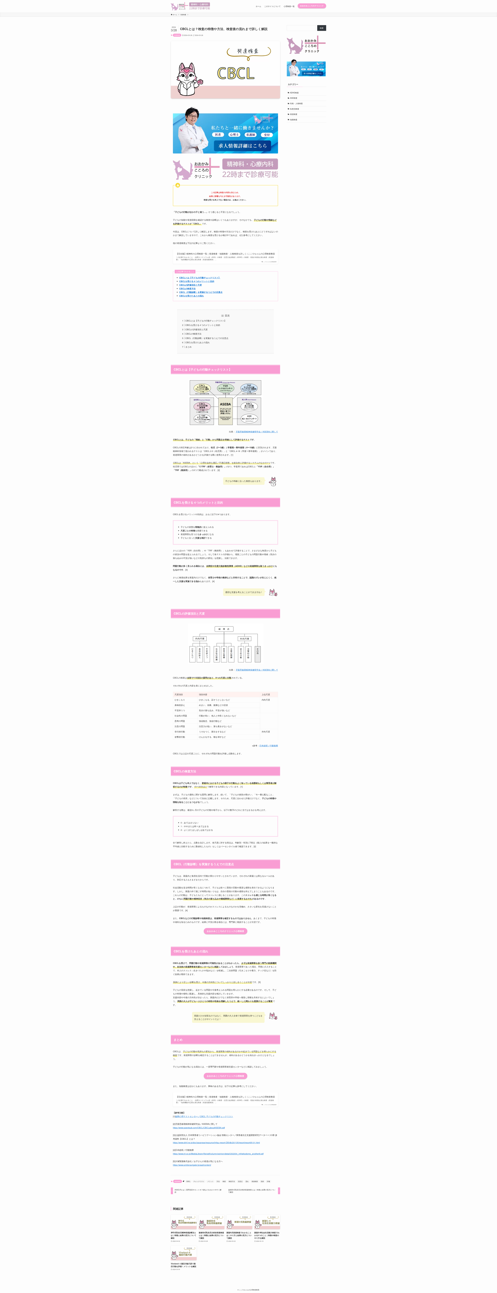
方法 (218, 1181)
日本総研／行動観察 (268, 745)
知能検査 (293, 119)
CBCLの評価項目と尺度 (190, 284)
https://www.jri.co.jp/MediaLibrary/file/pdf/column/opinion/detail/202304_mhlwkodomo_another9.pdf (218, 1153)
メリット (210, 1181)
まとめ (188, 346)
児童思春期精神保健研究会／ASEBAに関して (257, 431)
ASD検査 (293, 98)
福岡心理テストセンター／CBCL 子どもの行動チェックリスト (204, 1116)
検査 (224, 1181)
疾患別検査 (294, 108)
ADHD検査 (294, 92)
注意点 (240, 1181)
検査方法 (232, 1181)
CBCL (188, 1181)
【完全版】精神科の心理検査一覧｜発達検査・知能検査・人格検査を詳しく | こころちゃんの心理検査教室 (225, 253)
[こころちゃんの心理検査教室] (190, 6)
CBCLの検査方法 (187, 288)
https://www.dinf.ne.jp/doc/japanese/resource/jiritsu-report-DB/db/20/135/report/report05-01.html (216, 1142)
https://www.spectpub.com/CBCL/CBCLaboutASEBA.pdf (199, 1127)
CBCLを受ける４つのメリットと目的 (196, 281)
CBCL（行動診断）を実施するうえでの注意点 (200, 292)
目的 (262, 1181)
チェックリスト (198, 1181)
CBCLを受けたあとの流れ (191, 295)
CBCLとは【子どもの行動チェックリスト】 (199, 277)
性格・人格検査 (296, 103)
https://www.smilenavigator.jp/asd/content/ (192, 1164)
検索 (321, 28)
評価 (268, 1181)
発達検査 (177, 35)
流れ (247, 1181)
